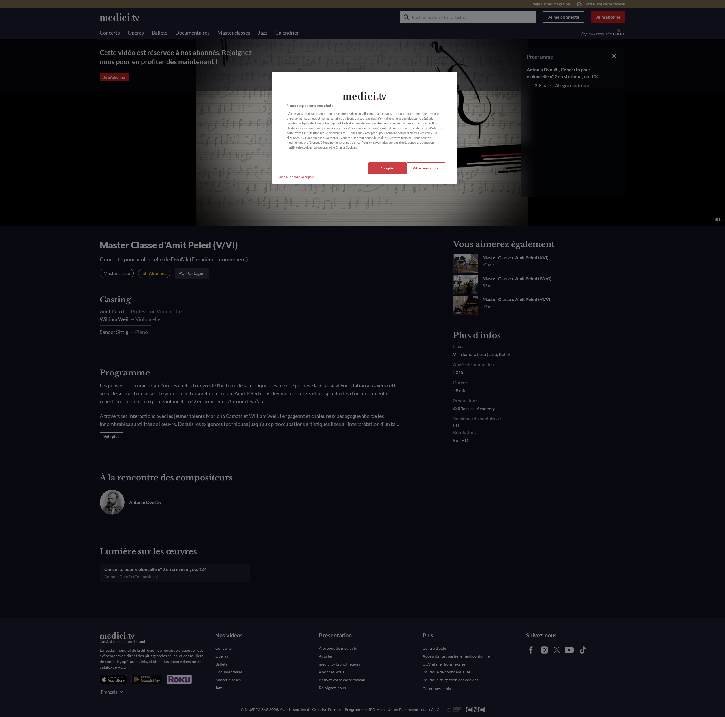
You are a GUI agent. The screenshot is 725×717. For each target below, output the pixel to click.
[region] (364, 128)
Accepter (387, 168)
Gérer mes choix (425, 168)
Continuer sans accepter (296, 177)
